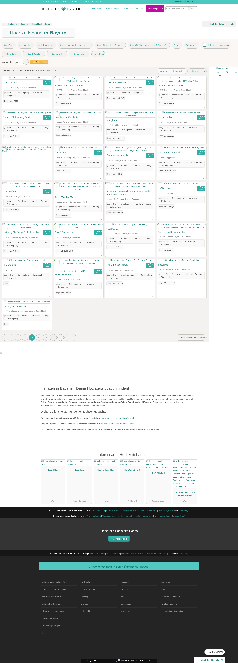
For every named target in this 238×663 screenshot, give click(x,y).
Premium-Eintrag (88, 589)
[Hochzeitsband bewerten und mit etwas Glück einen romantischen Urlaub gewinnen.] (27, 151)
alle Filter (99, 54)
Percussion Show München (172, 232)
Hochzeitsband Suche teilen (192, 337)
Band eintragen (112, 8)
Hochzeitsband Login (181, 2)
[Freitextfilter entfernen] (190, 8)
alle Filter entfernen (40, 62)
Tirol (160, 510)
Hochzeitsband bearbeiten (172, 611)
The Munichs (10, 82)
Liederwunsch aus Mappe (218, 45)
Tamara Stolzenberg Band (16, 117)
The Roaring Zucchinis (66, 117)
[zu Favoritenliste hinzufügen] (5, 79)
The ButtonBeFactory (117, 264)
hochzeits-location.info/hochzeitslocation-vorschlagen (81, 405)
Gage (176, 45)
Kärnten (141, 510)
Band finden (97, 8)
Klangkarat (111, 120)
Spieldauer (190, 45)
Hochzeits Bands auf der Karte (54, 582)
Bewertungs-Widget (51, 626)
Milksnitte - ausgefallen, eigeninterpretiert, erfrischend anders (128, 193)
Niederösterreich (128, 510)
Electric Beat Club (105, 470)
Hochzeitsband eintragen (52, 604)
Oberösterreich (113, 510)
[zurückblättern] (9, 78)
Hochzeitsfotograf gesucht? (86, 2)
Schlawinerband (166, 117)
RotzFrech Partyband (169, 152)
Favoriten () (211, 660)
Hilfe (193, 2)
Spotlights (163, 264)
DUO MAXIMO (158, 473)
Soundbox (79, 470)
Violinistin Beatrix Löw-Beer (69, 85)
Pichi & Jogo (9, 191)
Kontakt (86, 611)
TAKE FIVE (164, 187)
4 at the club (9, 264)
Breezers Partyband (116, 82)
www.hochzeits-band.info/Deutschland (117, 424)
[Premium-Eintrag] (193, 456)
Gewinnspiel (126, 604)
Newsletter (125, 611)
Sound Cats (53, 470)
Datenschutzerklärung (170, 596)
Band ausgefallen (155, 8)
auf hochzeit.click (120, 539)
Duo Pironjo (112, 229)
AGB (163, 589)
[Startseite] (3, 24)
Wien (92, 510)
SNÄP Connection (64, 232)
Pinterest (124, 589)
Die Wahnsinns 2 (132, 470)
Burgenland (169, 510)
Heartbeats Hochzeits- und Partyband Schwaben (72, 273)
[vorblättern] (45, 78)
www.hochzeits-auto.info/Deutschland (144, 429)
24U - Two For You (64, 197)
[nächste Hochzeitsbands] (70, 337)
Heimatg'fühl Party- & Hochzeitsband (22, 232)
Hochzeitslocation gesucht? (55, 2)
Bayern (19, 62)
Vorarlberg (183, 510)
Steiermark (152, 510)
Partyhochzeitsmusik (117, 155)
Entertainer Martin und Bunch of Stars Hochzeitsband (184, 494)
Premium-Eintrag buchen (54, 611)
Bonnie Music (62, 152)
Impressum (165, 582)
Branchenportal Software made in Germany (99, 661)
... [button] (53, 337)
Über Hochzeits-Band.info (52, 596)
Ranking (84, 596)
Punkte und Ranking (49, 618)
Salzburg (101, 510)
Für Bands (127, 8)
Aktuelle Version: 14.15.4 (145, 661)
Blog (123, 596)
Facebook (125, 582)
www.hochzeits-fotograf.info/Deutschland (120, 418)
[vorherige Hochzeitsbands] (8, 337)
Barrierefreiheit (215, 652)
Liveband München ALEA (171, 85)
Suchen (195, 8)
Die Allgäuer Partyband (15, 306)
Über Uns (139, 8)
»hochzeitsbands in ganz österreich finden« (119, 567)
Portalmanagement (169, 604)
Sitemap (84, 604)
